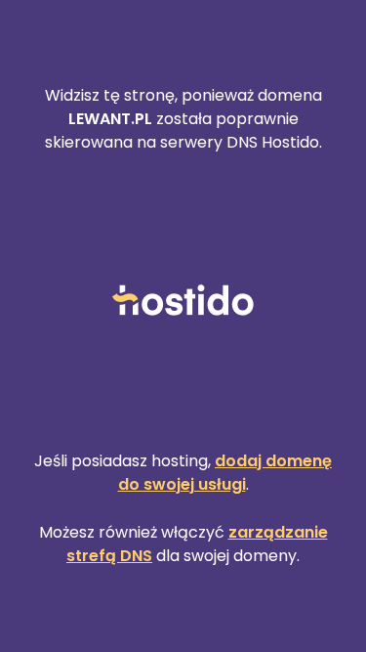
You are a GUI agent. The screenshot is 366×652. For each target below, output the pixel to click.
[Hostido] (183, 301)
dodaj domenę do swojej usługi (225, 473)
